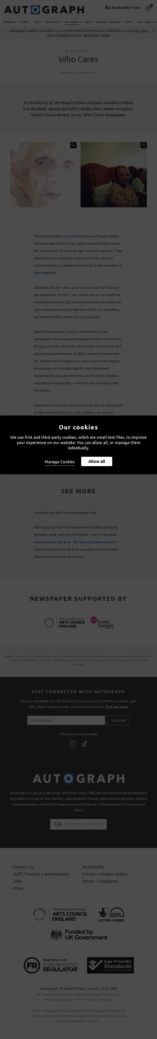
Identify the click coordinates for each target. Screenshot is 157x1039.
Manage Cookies (60, 461)
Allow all (96, 461)
